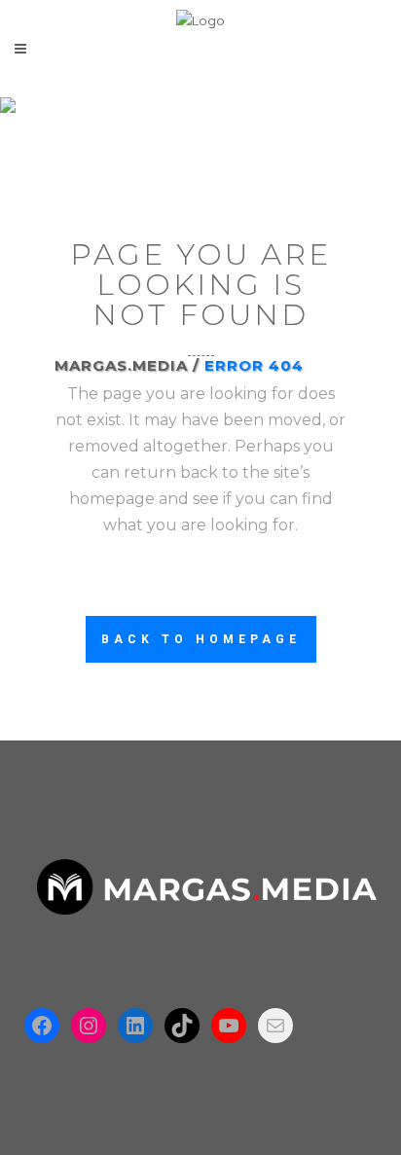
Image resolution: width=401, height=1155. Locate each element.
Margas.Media (121, 365)
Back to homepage (201, 639)
